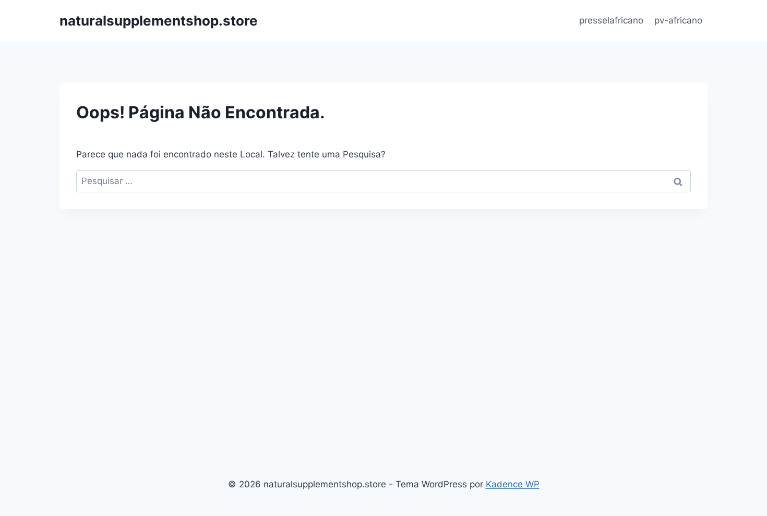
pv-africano (678, 20)
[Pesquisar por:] (383, 181)
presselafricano (611, 20)
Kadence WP (513, 484)
